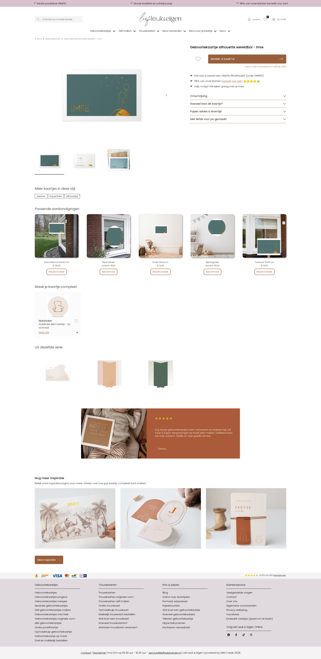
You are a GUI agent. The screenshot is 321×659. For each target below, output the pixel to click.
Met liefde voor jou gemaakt (208, 119)
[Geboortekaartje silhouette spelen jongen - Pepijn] (160, 373)
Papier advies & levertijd (206, 111)
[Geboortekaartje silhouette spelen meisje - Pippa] (109, 373)
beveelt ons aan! (232, 81)
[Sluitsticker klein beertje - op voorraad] (58, 307)
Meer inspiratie (46, 560)
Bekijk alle (44, 332)
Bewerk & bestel (56, 271)
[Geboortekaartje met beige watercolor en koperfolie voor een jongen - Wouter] (57, 373)
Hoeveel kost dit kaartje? (206, 104)
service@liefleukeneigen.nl (165, 652)
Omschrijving (198, 96)
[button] (254, 19)
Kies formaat (108, 271)
